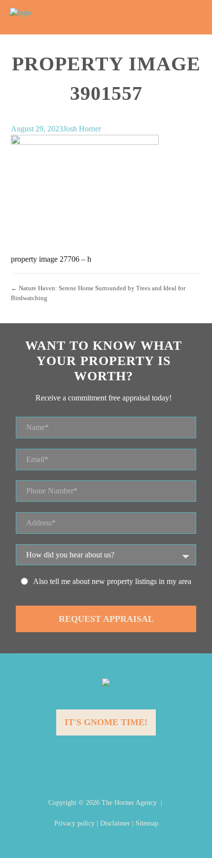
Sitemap (147, 823)
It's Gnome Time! (106, 722)
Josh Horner (82, 128)
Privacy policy (74, 823)
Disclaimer (115, 823)
